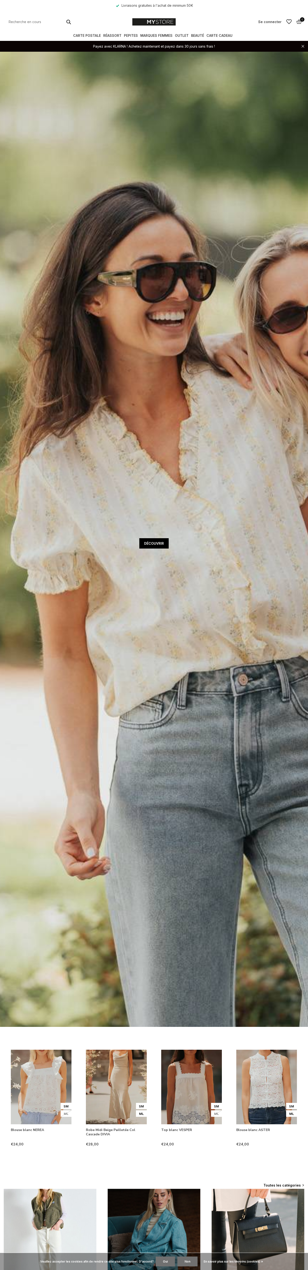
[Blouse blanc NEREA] (41, 1087)
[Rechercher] (68, 21)
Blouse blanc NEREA (27, 1130)
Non (187, 1261)
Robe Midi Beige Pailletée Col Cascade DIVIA (110, 1132)
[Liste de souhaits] (289, 22)
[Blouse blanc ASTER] (266, 1087)
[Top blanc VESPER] (191, 1087)
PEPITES (131, 35)
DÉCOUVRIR (154, 543)
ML (66, 1114)
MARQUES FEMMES (156, 35)
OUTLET (182, 35)
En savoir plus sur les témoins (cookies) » (233, 1261)
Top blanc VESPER (176, 1130)
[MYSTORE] (154, 22)
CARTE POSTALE (87, 35)
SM (66, 1106)
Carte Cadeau (219, 35)
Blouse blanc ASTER (253, 1130)
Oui (165, 1261)
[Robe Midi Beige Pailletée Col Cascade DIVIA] (116, 1087)
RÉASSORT (112, 35)
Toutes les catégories (282, 1185)
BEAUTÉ (197, 35)
